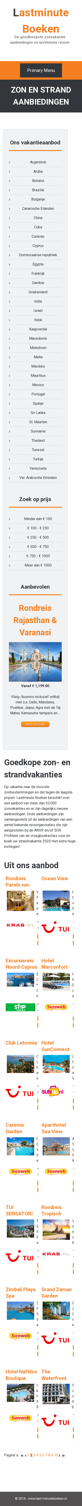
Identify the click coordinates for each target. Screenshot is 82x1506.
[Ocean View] (56, 910)
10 (56, 1455)
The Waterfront (54, 1375)
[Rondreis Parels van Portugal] (20, 910)
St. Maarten (38, 422)
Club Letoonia (21, 1043)
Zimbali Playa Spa (21, 1293)
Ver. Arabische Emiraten (38, 478)
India (38, 301)
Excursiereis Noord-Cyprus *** (21, 967)
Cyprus (38, 246)
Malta (38, 357)
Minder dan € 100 (38, 519)
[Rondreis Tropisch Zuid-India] (56, 1238)
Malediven (38, 348)
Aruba (38, 171)
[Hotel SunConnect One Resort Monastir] (56, 1072)
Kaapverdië (38, 329)
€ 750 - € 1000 (38, 556)
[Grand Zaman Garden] (56, 1318)
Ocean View (54, 878)
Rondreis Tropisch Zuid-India (52, 1214)
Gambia (38, 283)
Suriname (38, 431)
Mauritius (38, 375)
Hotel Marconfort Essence (54, 967)
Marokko (38, 366)
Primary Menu (41, 70)
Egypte (38, 264)
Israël (38, 310)
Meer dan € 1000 (38, 565)
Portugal (38, 394)
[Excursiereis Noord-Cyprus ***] (20, 985)
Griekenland (38, 292)
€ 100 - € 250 (38, 528)
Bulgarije (38, 199)
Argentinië (38, 162)
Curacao (38, 236)
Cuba (38, 227)
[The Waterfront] (56, 1403)
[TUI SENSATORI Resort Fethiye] (20, 1236)
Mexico (38, 385)
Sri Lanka (38, 413)
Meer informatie (35, 724)
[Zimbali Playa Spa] (20, 1318)
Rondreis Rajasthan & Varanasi (35, 620)
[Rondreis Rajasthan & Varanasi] (35, 680)
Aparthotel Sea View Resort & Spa (56, 1131)
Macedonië (38, 338)
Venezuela (38, 468)
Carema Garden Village (15, 1131)
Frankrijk (38, 273)
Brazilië (38, 190)
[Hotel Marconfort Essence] (56, 989)
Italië (38, 320)
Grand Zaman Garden (56, 1293)
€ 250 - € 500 (38, 537)
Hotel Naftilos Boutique (21, 1375)
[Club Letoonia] (20, 1072)
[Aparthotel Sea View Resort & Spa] (56, 1154)
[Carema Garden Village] (20, 1154)
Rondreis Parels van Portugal (17, 885)
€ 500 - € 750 (38, 547)
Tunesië (38, 450)
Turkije (38, 459)
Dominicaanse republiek (38, 255)
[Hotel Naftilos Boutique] (20, 1400)
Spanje (38, 403)
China (38, 218)
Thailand (38, 440)
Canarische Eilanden (38, 208)
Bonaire (38, 181)
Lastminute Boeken (41, 20)
